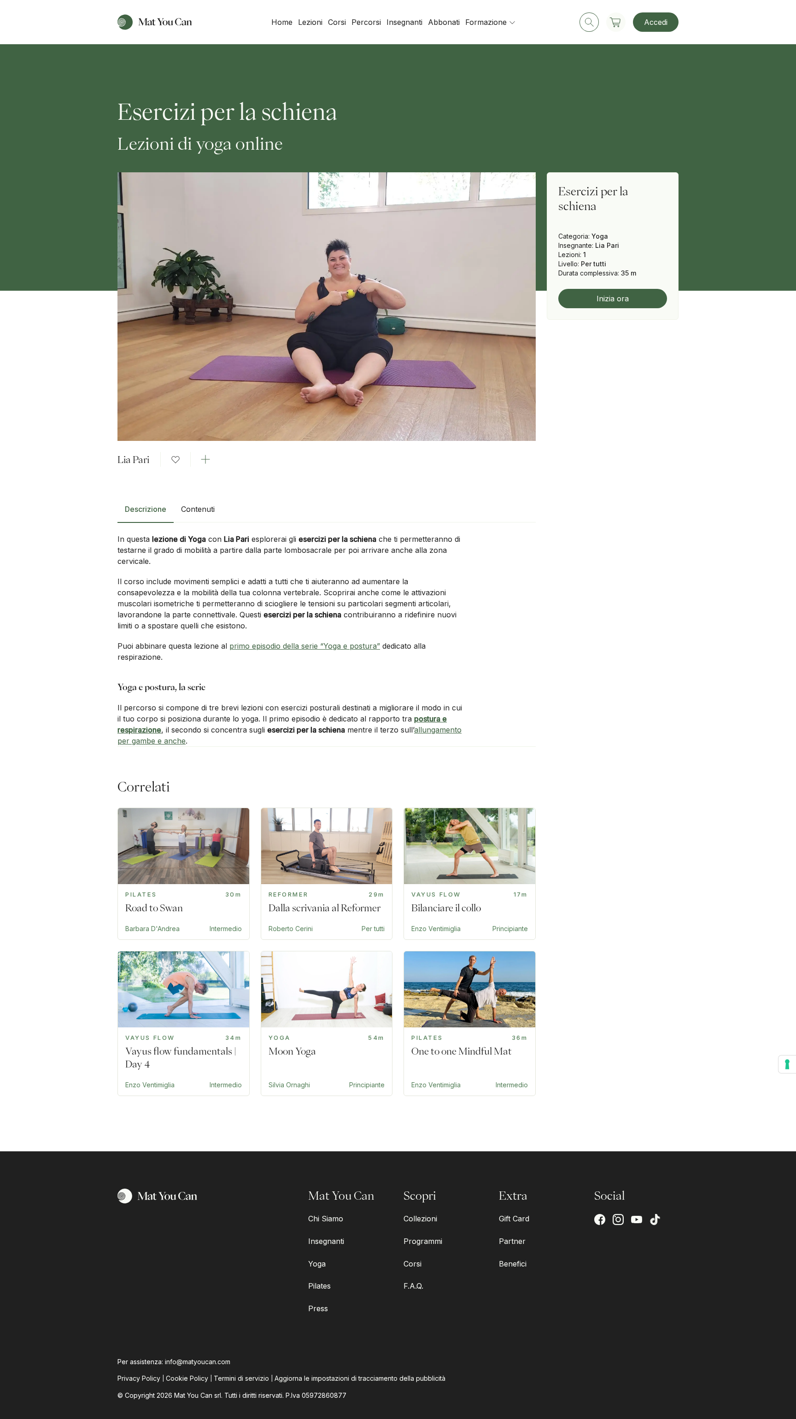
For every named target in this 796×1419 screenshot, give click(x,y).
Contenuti (198, 509)
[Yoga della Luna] (326, 1023)
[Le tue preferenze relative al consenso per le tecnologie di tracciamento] (787, 1064)
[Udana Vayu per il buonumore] (183, 1023)
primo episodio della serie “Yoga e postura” (304, 646)
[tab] (145, 513)
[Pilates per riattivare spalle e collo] (469, 1023)
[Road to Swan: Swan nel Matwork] (183, 873)
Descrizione (145, 509)
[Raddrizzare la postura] (326, 873)
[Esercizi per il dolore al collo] (469, 873)
